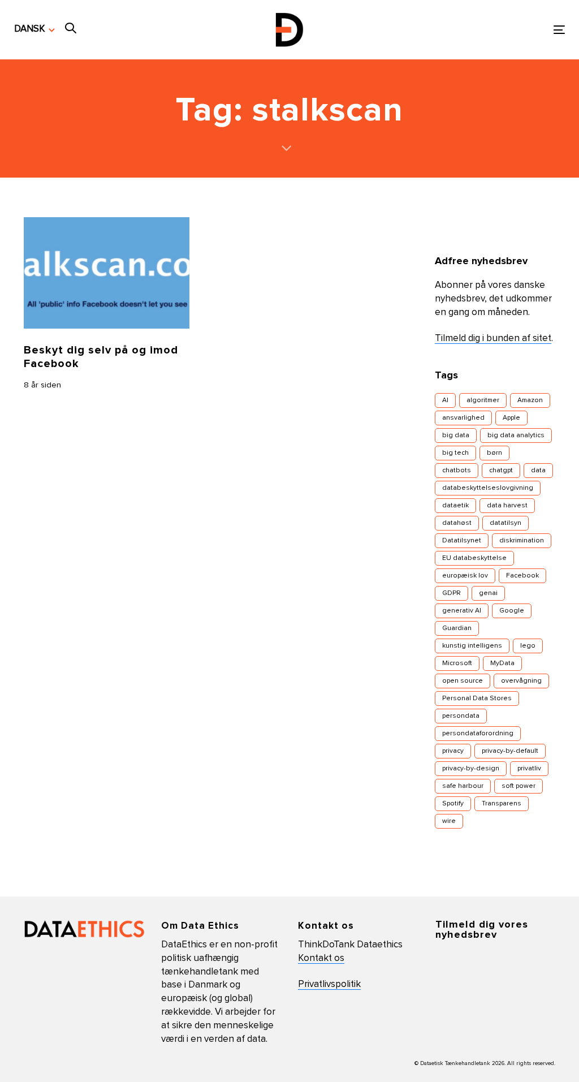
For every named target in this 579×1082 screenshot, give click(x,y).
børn (494, 453)
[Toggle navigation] (473, 29)
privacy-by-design (470, 768)
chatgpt (501, 470)
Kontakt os (321, 958)
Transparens (501, 803)
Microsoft (457, 663)
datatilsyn (505, 523)
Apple (511, 418)
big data (455, 435)
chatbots (456, 470)
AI (445, 400)
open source (462, 681)
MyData (502, 663)
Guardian (457, 628)
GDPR (451, 593)
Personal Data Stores (477, 698)
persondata (460, 716)
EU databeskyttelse (474, 558)
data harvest (507, 505)
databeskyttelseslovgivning (487, 488)
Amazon (530, 400)
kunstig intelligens (472, 646)
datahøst (457, 523)
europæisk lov (465, 575)
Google (511, 610)
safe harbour (462, 786)
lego (527, 646)
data (538, 470)
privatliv (529, 768)
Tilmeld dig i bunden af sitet (493, 338)
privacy (453, 751)
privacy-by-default (510, 751)
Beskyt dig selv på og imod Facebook (101, 356)
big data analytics (516, 435)
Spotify (453, 803)
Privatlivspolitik (329, 984)
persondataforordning (477, 733)
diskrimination (521, 540)
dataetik (455, 505)
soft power (518, 786)
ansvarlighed (463, 418)
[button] (34, 29)
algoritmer (482, 400)
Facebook (522, 575)
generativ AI (461, 610)
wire (449, 821)
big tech (455, 453)
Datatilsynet (461, 540)
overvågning (521, 681)
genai (488, 593)
